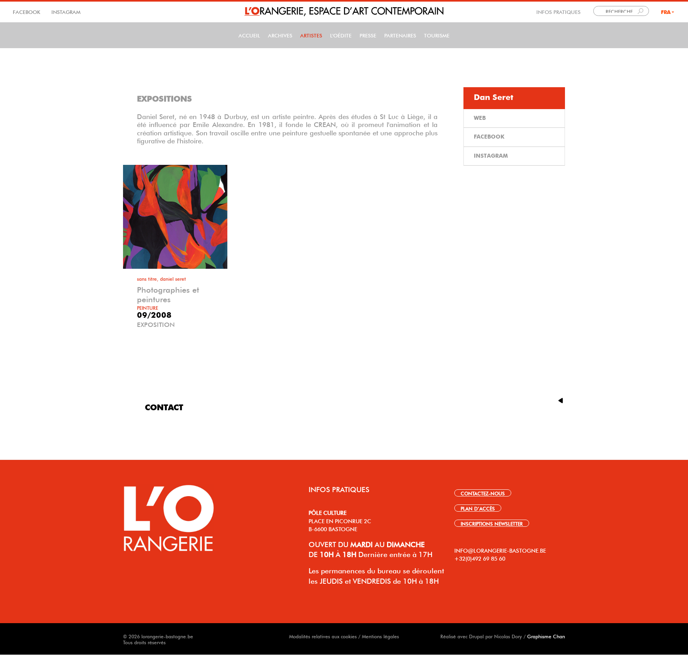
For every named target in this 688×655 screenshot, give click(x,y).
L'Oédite (341, 34)
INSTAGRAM (65, 11)
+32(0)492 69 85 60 (479, 557)
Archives (280, 34)
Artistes (311, 34)
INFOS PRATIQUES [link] (558, 11)
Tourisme (437, 34)
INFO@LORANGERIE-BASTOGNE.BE (500, 549)
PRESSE (368, 34)
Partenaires (400, 34)
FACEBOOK (27, 11)
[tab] (514, 98)
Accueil (249, 34)
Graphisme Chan (546, 636)
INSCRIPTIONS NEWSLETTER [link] (492, 523)
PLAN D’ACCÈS (478, 508)
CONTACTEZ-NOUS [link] (483, 493)
